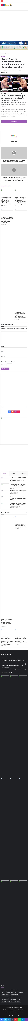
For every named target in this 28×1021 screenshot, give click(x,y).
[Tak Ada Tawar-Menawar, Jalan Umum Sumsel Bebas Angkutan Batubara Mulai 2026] (5, 505)
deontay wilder (10, 992)
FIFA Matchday (21, 992)
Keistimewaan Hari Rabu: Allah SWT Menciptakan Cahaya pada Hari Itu (18, 498)
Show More (13, 121)
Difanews (5, 70)
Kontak (21, 1011)
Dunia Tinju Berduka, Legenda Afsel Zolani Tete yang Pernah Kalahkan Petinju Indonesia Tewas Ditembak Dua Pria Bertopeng (6, 201)
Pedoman (17, 1011)
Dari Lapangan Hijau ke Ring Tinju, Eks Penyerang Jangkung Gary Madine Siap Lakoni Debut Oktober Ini (7, 220)
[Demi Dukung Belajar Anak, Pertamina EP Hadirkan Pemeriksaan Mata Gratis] (23, 829)
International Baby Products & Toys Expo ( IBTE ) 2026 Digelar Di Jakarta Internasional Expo (18, 486)
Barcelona (12, 989)
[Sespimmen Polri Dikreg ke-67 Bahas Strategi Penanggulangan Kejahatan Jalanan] (5, 931)
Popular (4, 473)
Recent (13, 473)
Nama (2, 346)
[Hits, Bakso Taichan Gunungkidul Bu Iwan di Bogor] (5, 492)
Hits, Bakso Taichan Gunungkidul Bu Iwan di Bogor (18, 491)
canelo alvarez (18, 989)
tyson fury (10, 1001)
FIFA (15, 992)
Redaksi (7, 1011)
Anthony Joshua (5, 989)
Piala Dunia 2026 (13, 999)
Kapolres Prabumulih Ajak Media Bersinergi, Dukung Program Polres (21, 525)
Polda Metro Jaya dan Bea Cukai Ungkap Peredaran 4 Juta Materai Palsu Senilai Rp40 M (18, 479)
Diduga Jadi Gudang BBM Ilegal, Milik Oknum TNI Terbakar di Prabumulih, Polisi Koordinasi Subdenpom (21, 639)
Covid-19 (3, 992)
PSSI (19, 999)
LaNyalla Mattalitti (14, 994)
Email (2, 351)
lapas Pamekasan (5, 996)
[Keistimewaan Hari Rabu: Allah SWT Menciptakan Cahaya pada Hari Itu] (5, 498)
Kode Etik (12, 1011)
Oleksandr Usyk (5, 999)
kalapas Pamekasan (5, 994)
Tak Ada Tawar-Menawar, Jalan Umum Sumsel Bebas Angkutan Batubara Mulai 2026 (18, 505)
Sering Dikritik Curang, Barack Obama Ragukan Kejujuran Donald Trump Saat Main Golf (6, 622)
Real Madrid (4, 1001)
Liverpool (19, 996)
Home (3, 53)
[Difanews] (6, 4)
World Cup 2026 (17, 1001)
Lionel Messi (12, 996)
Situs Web (3, 356)
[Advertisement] (14, 26)
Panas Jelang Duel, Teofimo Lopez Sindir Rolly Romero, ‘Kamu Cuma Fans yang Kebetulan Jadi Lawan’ (20, 315)
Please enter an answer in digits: (8, 361)
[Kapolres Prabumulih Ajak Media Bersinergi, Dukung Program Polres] (21, 519)
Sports (7, 53)
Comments (22, 473)
